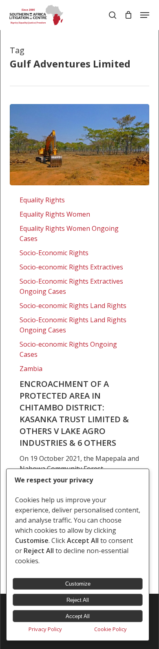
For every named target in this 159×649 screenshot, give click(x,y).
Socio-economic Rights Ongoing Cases (68, 349)
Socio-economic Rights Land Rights (73, 305)
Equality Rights (42, 199)
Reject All (77, 600)
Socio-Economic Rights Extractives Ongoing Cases (71, 286)
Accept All (78, 616)
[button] (144, 15)
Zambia (31, 368)
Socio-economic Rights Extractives (71, 267)
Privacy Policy (45, 629)
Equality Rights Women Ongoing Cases (69, 233)
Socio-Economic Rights (54, 252)
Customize (78, 584)
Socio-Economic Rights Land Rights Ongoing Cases (73, 324)
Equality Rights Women (55, 214)
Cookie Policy (110, 629)
